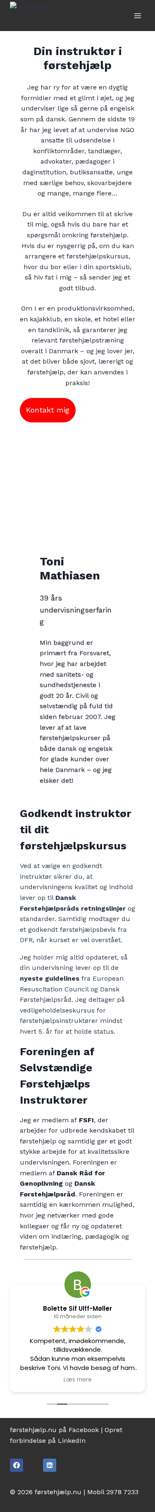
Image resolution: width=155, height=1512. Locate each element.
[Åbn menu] (137, 15)
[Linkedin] (49, 1465)
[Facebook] (16, 1465)
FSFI (86, 1120)
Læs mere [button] (78, 1380)
